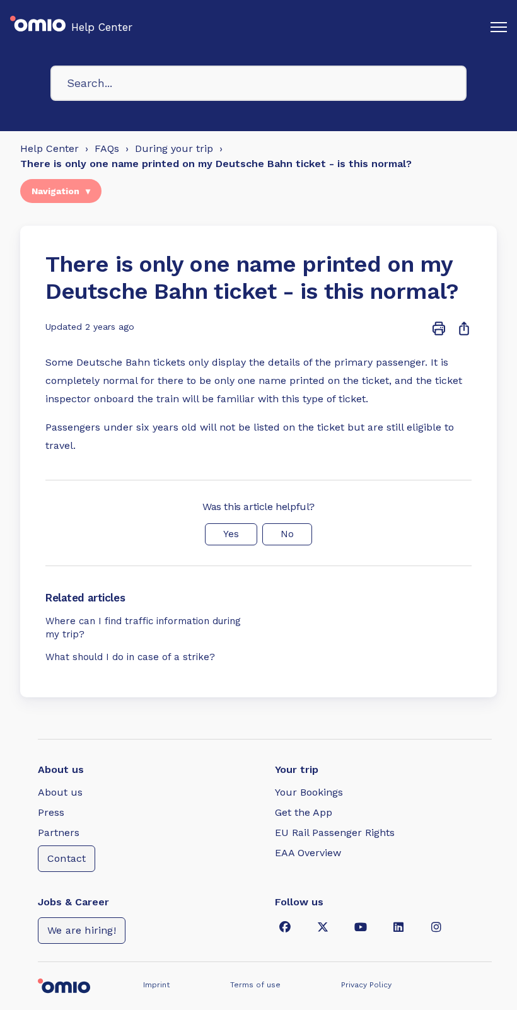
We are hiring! (81, 930)
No (287, 534)
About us (60, 792)
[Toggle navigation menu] (498, 27)
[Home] (38, 27)
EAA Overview (308, 853)
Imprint (156, 984)
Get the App (303, 812)
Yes (231, 534)
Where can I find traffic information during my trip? (143, 628)
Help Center (101, 27)
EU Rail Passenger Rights (335, 833)
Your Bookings (309, 792)
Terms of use (255, 984)
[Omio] (82, 984)
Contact (66, 858)
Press (51, 812)
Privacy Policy (366, 984)
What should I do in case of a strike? (130, 657)
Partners (58, 833)
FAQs (107, 148)
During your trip (174, 148)
